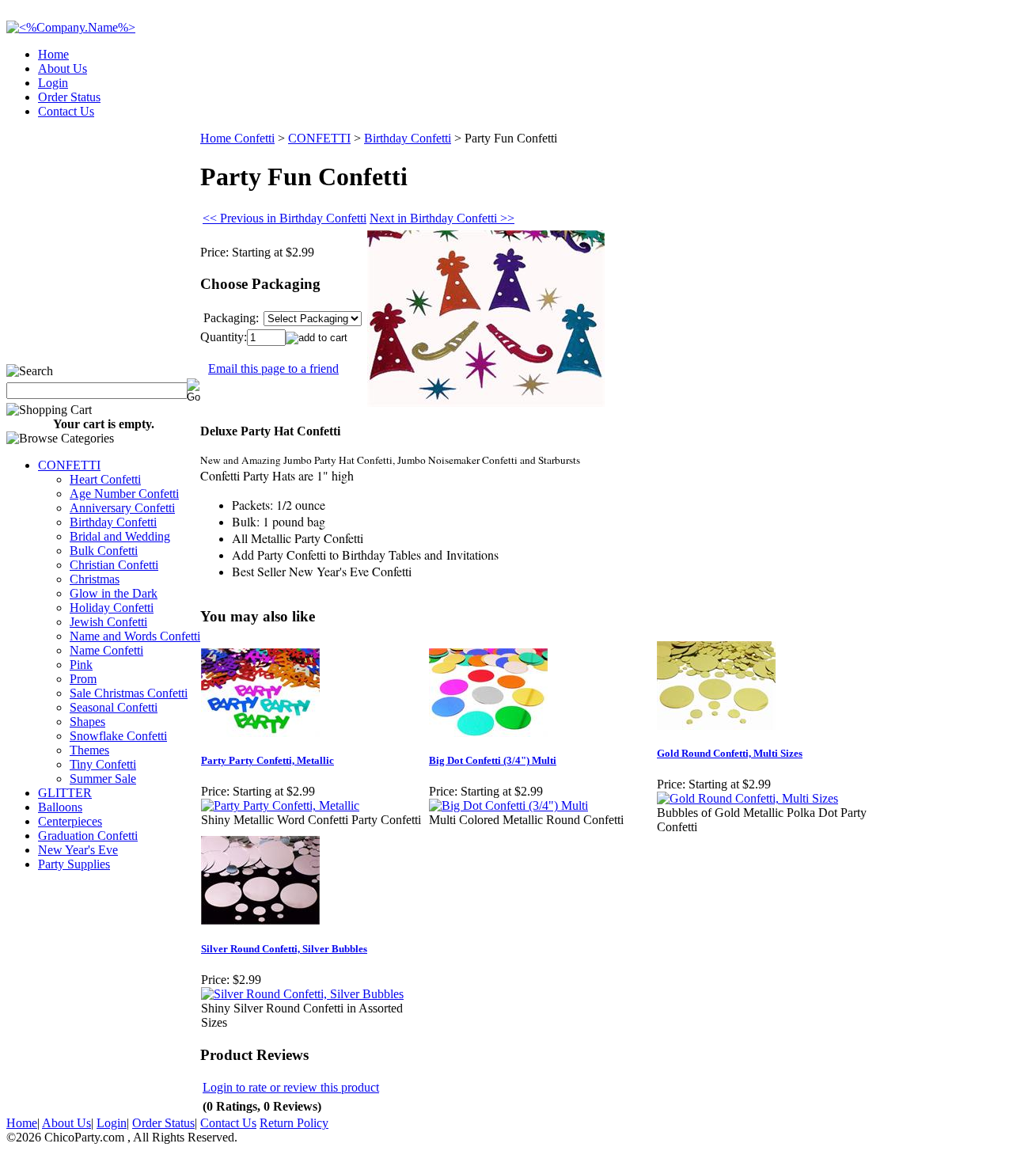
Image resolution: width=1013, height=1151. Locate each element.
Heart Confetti (105, 479)
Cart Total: (950, 106)
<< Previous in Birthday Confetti (284, 218)
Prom (83, 679)
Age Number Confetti (124, 493)
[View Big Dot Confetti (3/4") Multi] (508, 805)
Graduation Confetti (88, 835)
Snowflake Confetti (118, 736)
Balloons (60, 807)
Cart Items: (864, 106)
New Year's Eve (78, 850)
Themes (89, 750)
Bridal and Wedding (120, 536)
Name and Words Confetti (135, 636)
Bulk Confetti (104, 550)
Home (53, 54)
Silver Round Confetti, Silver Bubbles (284, 949)
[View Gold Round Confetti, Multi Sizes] (747, 798)
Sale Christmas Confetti (129, 693)
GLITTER (65, 793)
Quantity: (223, 337)
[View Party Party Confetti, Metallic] (280, 805)
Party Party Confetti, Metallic (267, 760)
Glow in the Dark (113, 593)
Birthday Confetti (113, 522)
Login (53, 82)
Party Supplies (74, 864)
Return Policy (294, 1123)
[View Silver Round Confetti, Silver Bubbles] (302, 994)
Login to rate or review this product (291, 1087)
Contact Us (66, 111)
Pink (81, 664)
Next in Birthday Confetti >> (442, 218)
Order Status (69, 97)
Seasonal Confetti (113, 707)
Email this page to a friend (273, 368)
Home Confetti (237, 138)
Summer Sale (103, 778)
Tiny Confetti (103, 764)
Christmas (95, 579)
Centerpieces (70, 821)
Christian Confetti (114, 565)
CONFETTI (69, 465)
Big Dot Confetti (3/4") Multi (492, 760)
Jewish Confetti (108, 622)
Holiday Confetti (112, 607)
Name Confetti (106, 650)
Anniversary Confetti (122, 508)
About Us (62, 68)
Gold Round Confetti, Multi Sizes (729, 753)
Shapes (87, 721)
